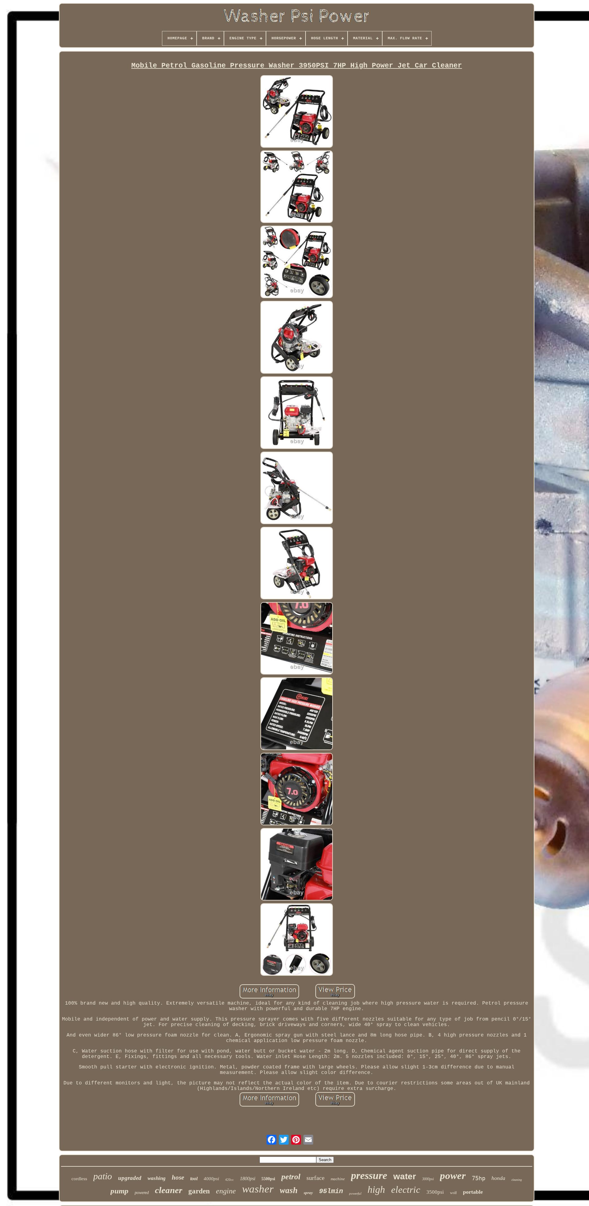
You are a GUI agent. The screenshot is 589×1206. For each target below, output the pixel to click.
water (404, 1176)
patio (102, 1176)
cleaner (168, 1190)
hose (178, 1177)
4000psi (211, 1178)
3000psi (428, 1179)
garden (199, 1191)
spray (308, 1192)
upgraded (129, 1178)
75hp (478, 1178)
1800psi (247, 1178)
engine (226, 1191)
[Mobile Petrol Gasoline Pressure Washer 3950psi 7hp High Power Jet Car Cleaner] (296, 112)
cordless (79, 1178)
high (376, 1189)
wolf (453, 1193)
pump (119, 1191)
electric (405, 1189)
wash (289, 1190)
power (453, 1175)
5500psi (268, 1179)
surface (315, 1177)
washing (157, 1178)
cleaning (516, 1179)
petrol (290, 1176)
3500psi (435, 1192)
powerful (355, 1193)
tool (194, 1178)
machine (338, 1179)
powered (142, 1192)
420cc (229, 1179)
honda (498, 1178)
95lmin (331, 1191)
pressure (369, 1175)
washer (258, 1189)
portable (473, 1192)
